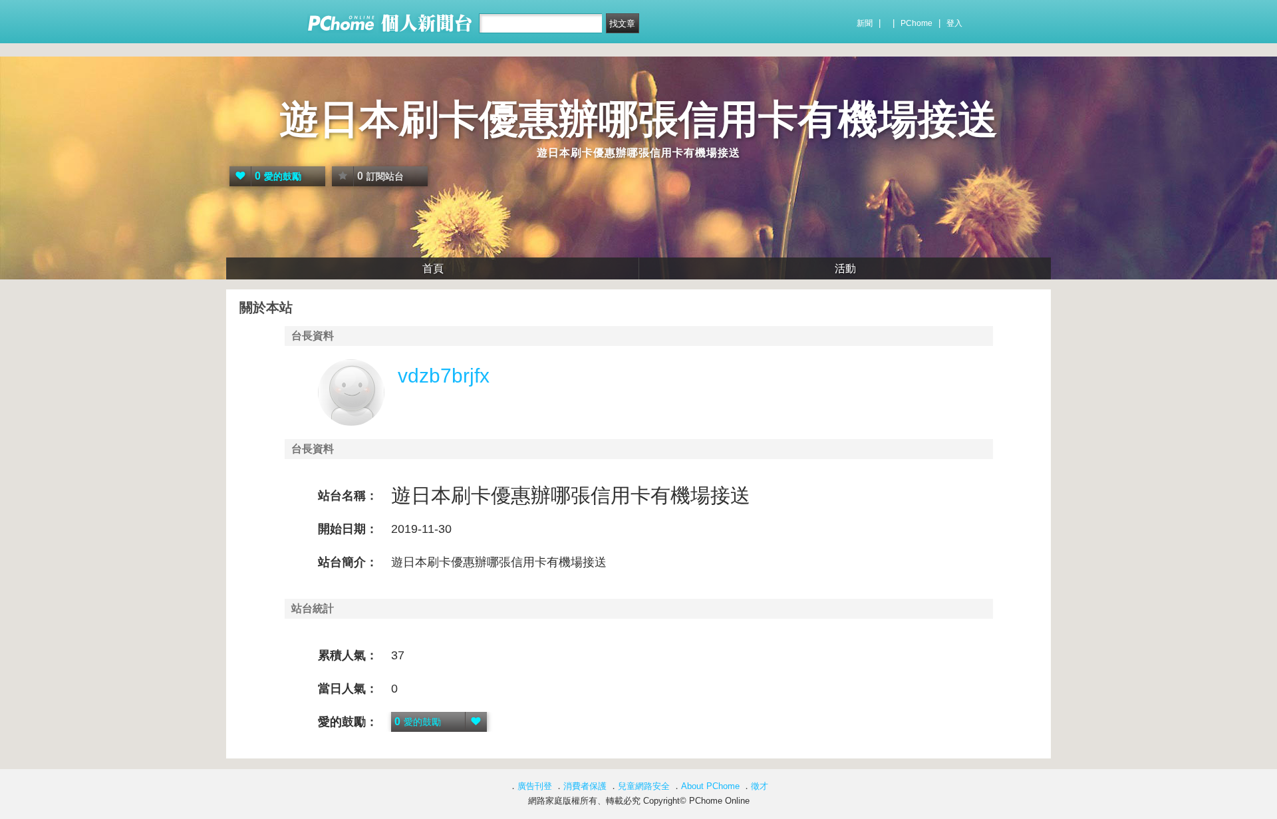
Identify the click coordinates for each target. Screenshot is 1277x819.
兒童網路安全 (644, 786)
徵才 (759, 786)
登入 (954, 23)
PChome (916, 23)
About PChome (710, 786)
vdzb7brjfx (444, 376)
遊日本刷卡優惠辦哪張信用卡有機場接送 (638, 119)
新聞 (865, 23)
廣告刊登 (534, 786)
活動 (845, 268)
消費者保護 (585, 786)
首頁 (433, 268)
